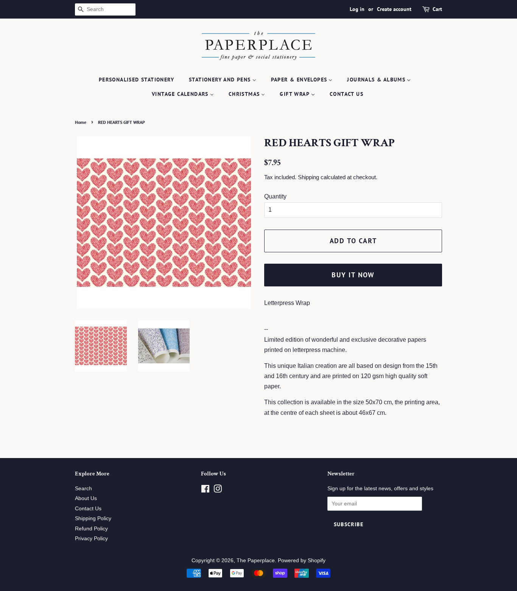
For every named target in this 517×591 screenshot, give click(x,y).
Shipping (308, 177)
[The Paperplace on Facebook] (205, 490)
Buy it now (353, 274)
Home (80, 122)
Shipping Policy (93, 518)
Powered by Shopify (301, 560)
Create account (394, 9)
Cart (437, 9)
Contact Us (88, 508)
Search (83, 488)
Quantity (275, 196)
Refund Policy (91, 529)
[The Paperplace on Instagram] (217, 490)
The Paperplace (256, 560)
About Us (86, 498)
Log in (357, 9)
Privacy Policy (91, 538)
